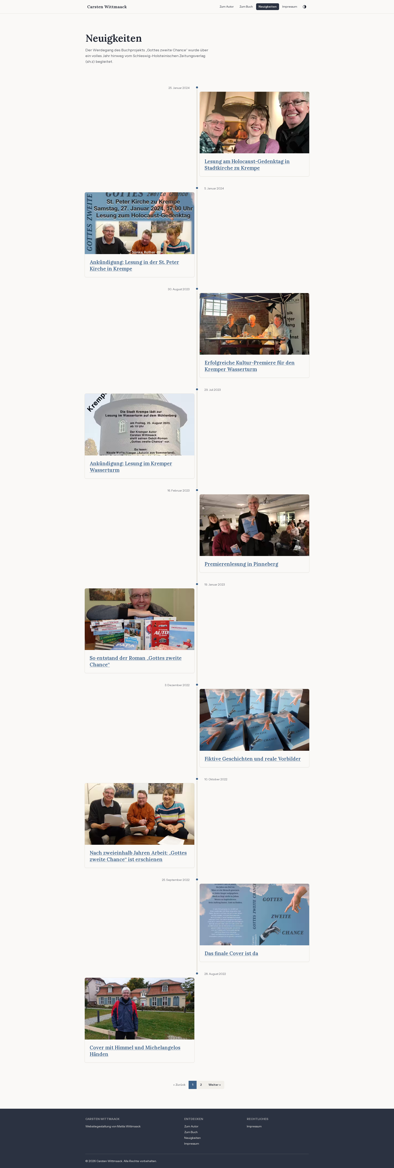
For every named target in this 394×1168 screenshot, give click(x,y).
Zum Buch (246, 6)
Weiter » (214, 1085)
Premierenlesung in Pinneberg (241, 564)
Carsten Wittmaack (107, 6)
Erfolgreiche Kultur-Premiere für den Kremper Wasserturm (250, 366)
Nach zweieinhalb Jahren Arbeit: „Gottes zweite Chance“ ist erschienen (138, 856)
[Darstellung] (304, 7)
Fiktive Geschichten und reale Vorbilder (253, 759)
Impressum (289, 6)
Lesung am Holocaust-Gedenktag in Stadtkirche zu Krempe (247, 164)
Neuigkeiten (268, 6)
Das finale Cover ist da (231, 953)
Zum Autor (227, 6)
